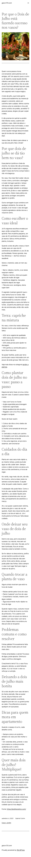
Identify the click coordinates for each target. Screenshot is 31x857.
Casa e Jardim (6, 823)
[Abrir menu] (28, 3)
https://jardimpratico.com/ (16, 809)
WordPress (21, 850)
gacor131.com (7, 3)
